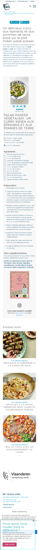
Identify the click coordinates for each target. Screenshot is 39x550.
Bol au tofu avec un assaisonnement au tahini (20, 449)
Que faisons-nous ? (11, 1)
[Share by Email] (21, 106)
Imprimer (25, 22)
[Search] (29, 6)
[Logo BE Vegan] (16, 6)
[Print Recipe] (13, 106)
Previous (5, 380)
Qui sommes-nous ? (23, 1)
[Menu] (33, 6)
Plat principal (16, 360)
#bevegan (19, 315)
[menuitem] (11, 1)
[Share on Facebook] (24, 106)
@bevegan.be (20, 313)
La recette (15, 22)
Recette (25, 360)
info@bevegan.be (8, 504)
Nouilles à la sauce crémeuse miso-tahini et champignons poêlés (19, 407)
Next (33, 380)
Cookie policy (7, 507)
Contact (32, 1)
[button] (17, 106)
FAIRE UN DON (9, 544)
